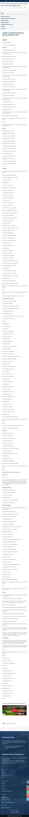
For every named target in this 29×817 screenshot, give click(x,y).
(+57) (2, 797)
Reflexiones (3, 785)
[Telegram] (28, 799)
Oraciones (7, 3)
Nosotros (3, 771)
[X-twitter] (28, 784)
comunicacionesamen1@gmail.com (7, 802)
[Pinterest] (28, 789)
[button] (5, 2)
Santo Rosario (4, 789)
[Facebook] (28, 782)
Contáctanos (3, 773)
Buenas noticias (4, 781)
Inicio (2, 3)
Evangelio (3, 783)
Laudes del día (14, 3)
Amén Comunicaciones (5, 775)
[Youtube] (28, 797)
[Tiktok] (28, 787)
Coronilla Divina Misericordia (6, 791)
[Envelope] (28, 794)
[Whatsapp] (28, 792)
